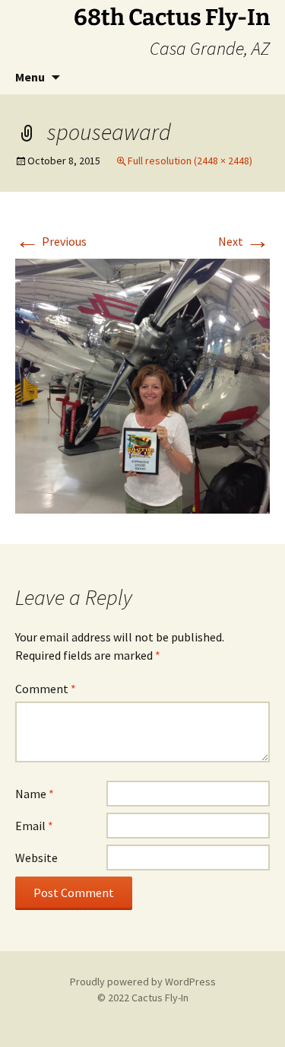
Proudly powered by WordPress (143, 981)
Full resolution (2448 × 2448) (190, 160)
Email (34, 825)
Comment (45, 688)
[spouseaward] (142, 384)
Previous (51, 241)
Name (34, 793)
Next (244, 241)
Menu (30, 76)
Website (36, 857)
